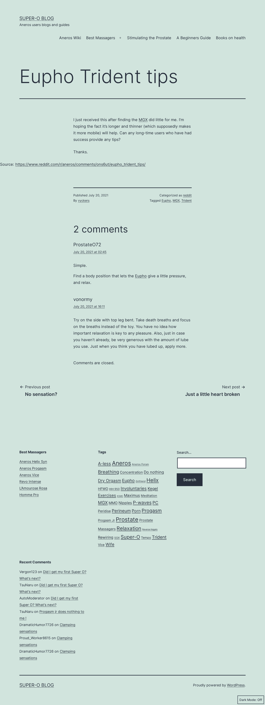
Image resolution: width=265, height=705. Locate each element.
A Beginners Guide (194, 38)
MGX (143, 119)
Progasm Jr (106, 520)
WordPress (236, 685)
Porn (136, 510)
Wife (110, 544)
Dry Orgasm (109, 480)
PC (155, 502)
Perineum (121, 510)
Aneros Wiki (70, 38)
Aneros (121, 463)
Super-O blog (36, 18)
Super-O (130, 537)
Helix (152, 480)
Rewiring (105, 537)
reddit (187, 195)
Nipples (125, 502)
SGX (117, 537)
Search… (184, 452)
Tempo (146, 537)
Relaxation (129, 528)
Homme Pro (29, 495)
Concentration (131, 472)
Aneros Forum (140, 464)
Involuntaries (134, 488)
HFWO (103, 489)
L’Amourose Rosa (33, 488)
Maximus (132, 495)
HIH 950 (114, 489)
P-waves (142, 502)
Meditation (149, 496)
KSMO (120, 496)
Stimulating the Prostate (149, 38)
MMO (113, 503)
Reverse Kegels (150, 529)
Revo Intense (30, 482)
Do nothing (154, 472)
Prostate (127, 519)
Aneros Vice (29, 475)
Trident (186, 200)
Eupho (166, 200)
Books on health (231, 38)
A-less (104, 463)
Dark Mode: (247, 700)
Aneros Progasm (33, 468)
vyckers (83, 200)
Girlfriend (140, 481)
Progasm (152, 510)
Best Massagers (100, 38)
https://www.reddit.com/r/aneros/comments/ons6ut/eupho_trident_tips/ (80, 164)
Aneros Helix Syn (33, 462)
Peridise (104, 511)
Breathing (108, 472)
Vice (101, 545)
